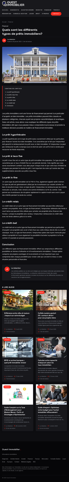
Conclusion (10, 105)
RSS (34, 462)
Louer (31, 13)
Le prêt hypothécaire (13, 92)
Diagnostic (14, 10)
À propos (45, 13)
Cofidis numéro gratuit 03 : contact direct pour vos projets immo (47, 315)
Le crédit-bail (11, 103)
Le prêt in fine (11, 97)
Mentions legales (26, 462)
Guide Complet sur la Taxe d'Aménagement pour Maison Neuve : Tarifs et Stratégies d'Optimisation (14, 411)
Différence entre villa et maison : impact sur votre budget (16, 314)
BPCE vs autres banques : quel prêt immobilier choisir (15, 361)
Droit (38, 13)
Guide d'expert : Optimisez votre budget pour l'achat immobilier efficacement (48, 409)
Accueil (5, 10)
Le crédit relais (11, 100)
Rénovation (6, 13)
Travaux (56, 10)
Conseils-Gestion (20, 13)
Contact (56, 13)
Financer (47, 10)
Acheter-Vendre (27, 10)
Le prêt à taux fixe (12, 95)
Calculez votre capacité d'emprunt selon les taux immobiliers (47, 362)
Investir (39, 10)
